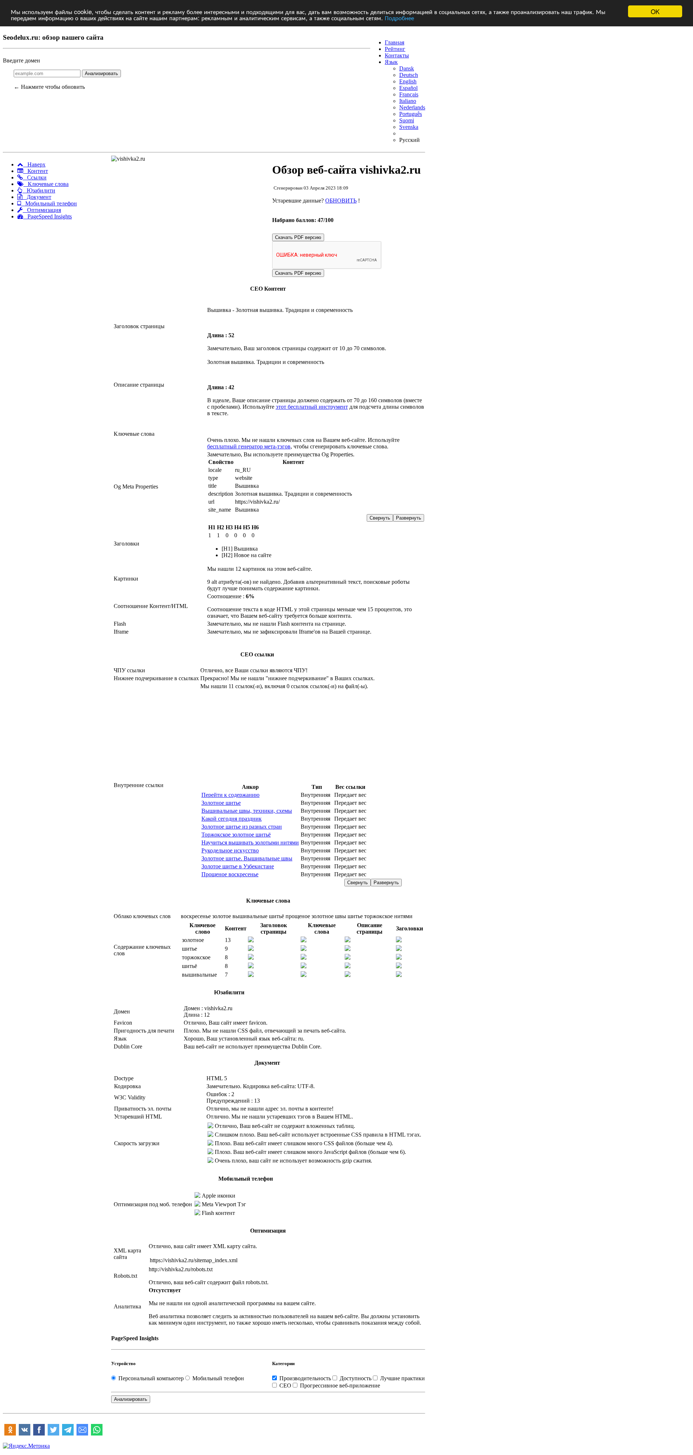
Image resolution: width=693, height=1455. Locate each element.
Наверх (34, 164)
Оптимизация (42, 210)
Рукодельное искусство (230, 850)
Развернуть (408, 518)
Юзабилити (38, 190)
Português (410, 114)
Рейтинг (395, 49)
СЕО (285, 1385)
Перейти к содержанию (230, 795)
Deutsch (408, 75)
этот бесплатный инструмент (312, 407)
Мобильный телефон (49, 203)
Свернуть (380, 518)
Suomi (406, 120)
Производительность (305, 1378)
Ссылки (35, 177)
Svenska (408, 127)
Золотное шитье (221, 803)
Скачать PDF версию (298, 237)
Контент (35, 171)
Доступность (355, 1378)
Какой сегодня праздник (231, 819)
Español (408, 88)
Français (408, 94)
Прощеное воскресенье (229, 874)
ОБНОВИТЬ (341, 200)
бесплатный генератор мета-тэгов (249, 446)
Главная (394, 42)
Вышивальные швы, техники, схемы (246, 811)
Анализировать (101, 73)
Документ (36, 197)
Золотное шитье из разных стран (241, 827)
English (408, 81)
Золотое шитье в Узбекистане (237, 866)
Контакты (397, 55)
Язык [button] (391, 62)
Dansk (406, 68)
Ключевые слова (46, 184)
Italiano (407, 101)
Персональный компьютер (151, 1378)
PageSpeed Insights (47, 216)
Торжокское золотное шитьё (236, 834)
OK (655, 11)
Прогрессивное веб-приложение (339, 1385)
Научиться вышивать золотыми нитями (250, 842)
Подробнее (399, 17)
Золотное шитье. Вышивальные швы (246, 858)
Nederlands (412, 107)
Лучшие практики (402, 1378)
